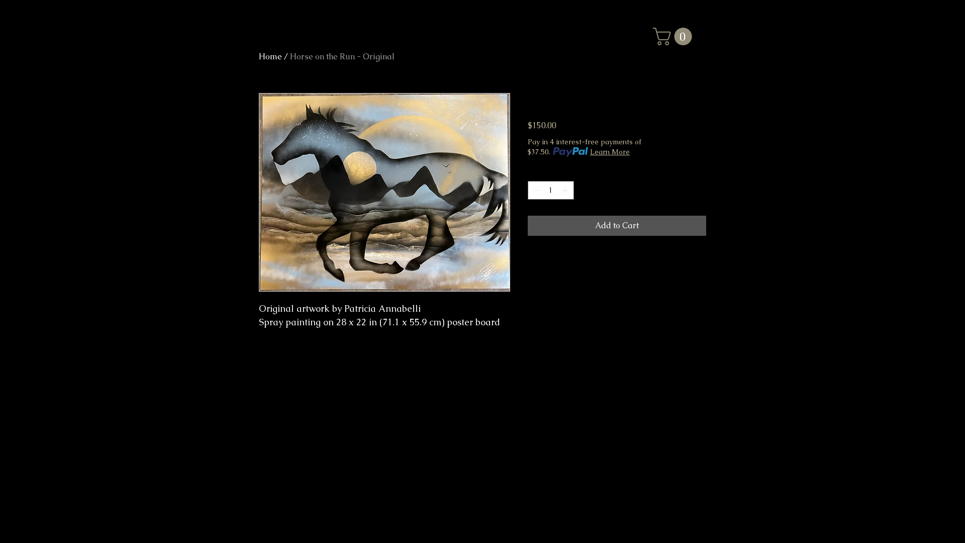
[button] (674, 36)
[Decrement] (535, 190)
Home (270, 56)
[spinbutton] (551, 190)
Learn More (610, 151)
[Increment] (566, 190)
